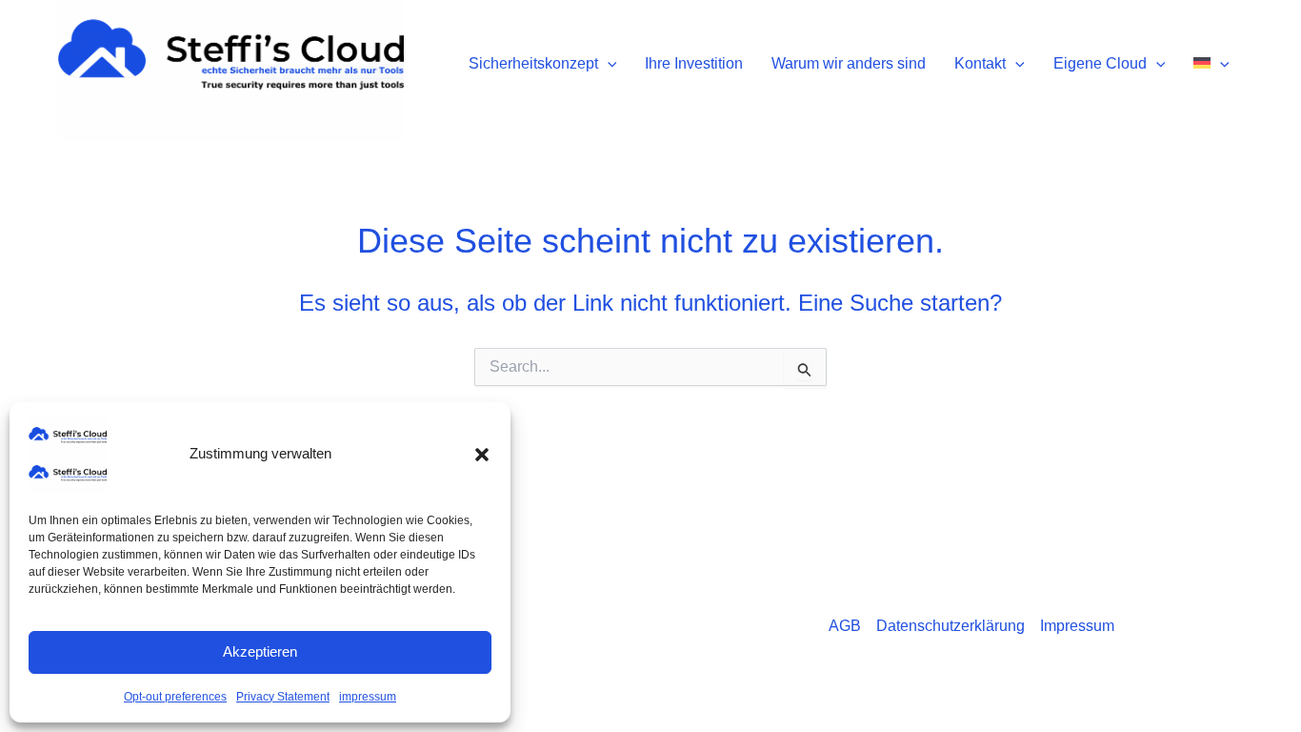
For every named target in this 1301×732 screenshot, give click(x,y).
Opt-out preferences (175, 696)
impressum (367, 696)
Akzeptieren (260, 651)
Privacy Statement (283, 696)
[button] (481, 454)
